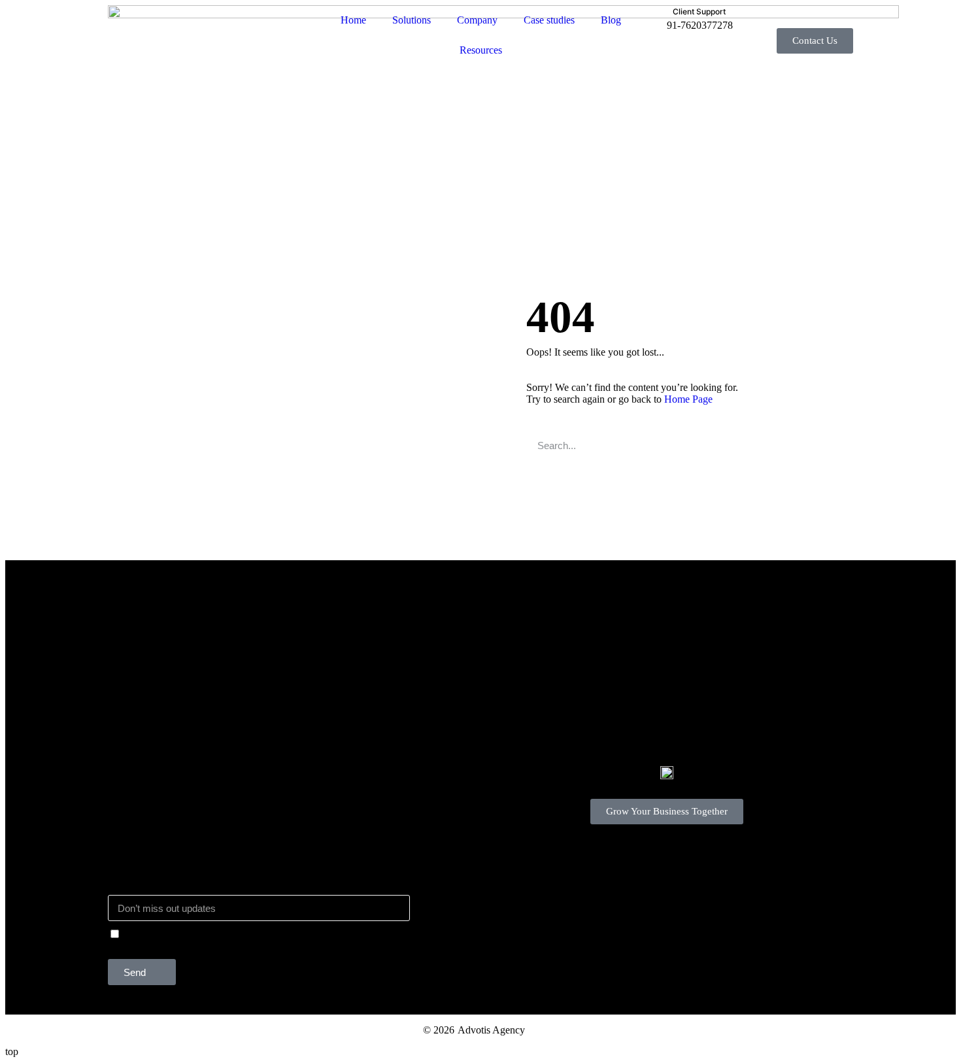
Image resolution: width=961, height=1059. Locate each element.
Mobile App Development (348, 639)
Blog (611, 19)
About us (127, 760)
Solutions (411, 19)
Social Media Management (349, 658)
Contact (124, 780)
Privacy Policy (138, 819)
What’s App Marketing (341, 678)
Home (353, 19)
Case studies (549, 19)
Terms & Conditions (150, 839)
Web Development (146, 697)
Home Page (688, 399)
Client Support (138, 799)
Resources (481, 50)
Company (477, 19)
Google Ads (133, 658)
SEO (118, 639)
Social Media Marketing (157, 678)
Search (768, 444)
